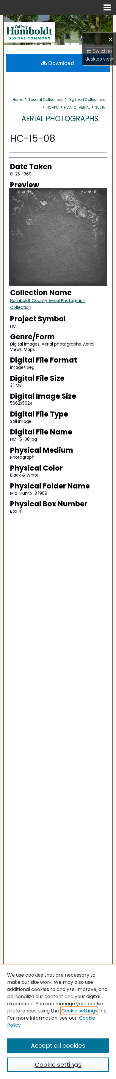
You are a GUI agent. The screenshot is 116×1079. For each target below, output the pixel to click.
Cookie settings (79, 1010)
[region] (58, 1021)
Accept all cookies (58, 1045)
